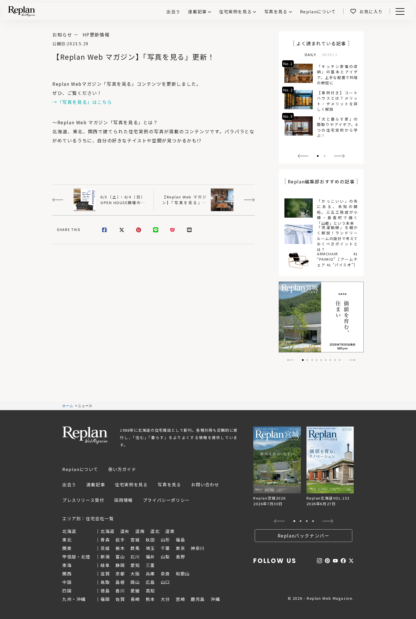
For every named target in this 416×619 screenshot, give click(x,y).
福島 (180, 539)
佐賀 (120, 599)
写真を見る (276, 11)
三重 (150, 565)
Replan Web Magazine (85, 435)
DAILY (310, 54)
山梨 (165, 556)
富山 (120, 556)
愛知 (135, 565)
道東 (170, 531)
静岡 (120, 565)
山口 (165, 582)
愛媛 (135, 590)
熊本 (150, 599)
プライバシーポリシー (166, 500)
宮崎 (180, 599)
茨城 (105, 548)
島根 (120, 582)
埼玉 (150, 548)
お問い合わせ (205, 484)
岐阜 (105, 565)
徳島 (105, 590)
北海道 (107, 531)
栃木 (120, 548)
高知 (150, 590)
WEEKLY (330, 54)
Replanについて (80, 469)
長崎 (135, 599)
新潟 (105, 556)
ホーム (68, 406)
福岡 (105, 599)
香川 (120, 590)
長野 (180, 556)
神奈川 (198, 548)
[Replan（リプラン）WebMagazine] (21, 11)
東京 (180, 548)
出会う (69, 484)
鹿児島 (198, 599)
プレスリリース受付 (83, 500)
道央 (125, 531)
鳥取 (105, 582)
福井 (150, 556)
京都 (120, 573)
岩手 (120, 539)
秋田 (150, 539)
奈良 (165, 573)
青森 (105, 539)
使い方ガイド (122, 469)
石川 (135, 556)
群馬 (135, 548)
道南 (140, 531)
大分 (165, 599)
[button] (302, 156)
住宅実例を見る (235, 11)
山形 (165, 539)
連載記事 (197, 11)
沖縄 (215, 599)
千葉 (165, 548)
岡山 (135, 582)
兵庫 (150, 573)
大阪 (135, 573)
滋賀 (105, 573)
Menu (403, 11)
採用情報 (123, 500)
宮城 (135, 539)
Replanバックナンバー (304, 535)
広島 (150, 582)
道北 (155, 531)
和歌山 (183, 573)
